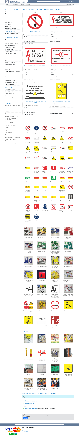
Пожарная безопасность (10, 18)
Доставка (22, 4)
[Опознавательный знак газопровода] (61, 91)
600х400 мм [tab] (68, 103)
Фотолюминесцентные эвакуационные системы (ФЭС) (11, 42)
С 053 (35, 47)
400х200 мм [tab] (62, 31)
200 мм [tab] (24, 34)
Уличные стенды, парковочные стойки (12, 106)
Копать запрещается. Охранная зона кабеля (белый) (61, 66)
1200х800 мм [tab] (62, 106)
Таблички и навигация (10, 125)
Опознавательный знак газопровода (61, 101)
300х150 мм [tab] (57, 31)
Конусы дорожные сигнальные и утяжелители (12, 119)
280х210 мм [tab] (30, 69)
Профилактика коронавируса (12, 134)
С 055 (62, 47)
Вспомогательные (9, 49)
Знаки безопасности (9, 113)
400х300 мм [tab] (36, 69)
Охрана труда (27, 400)
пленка (25, 36)
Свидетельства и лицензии (68, 428)
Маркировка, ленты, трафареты (12, 137)
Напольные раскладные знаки (11, 74)
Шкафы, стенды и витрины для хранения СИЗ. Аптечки (12, 122)
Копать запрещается (35, 31)
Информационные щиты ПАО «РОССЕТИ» (11, 68)
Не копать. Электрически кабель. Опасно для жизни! (61, 28)
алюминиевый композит (29, 41)
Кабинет (7, 127)
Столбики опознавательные (11, 116)
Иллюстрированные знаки (10, 28)
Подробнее (26, 418)
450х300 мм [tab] (62, 103)
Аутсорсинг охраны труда (11, 143)
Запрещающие (8, 11)
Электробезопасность (10, 45)
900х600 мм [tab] (57, 106)
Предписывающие (9, 15)
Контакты (28, 4)
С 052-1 (61, 12)
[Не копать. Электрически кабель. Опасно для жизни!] (61, 19)
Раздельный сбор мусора (10, 62)
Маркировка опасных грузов (11, 95)
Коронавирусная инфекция (11, 82)
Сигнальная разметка (9, 93)
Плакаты (7, 111)
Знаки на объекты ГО (9, 84)
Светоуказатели (8, 51)
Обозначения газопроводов (11, 47)
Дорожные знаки (8, 76)
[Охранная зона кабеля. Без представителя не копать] (35, 91)
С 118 (35, 12)
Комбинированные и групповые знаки (12, 56)
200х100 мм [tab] (52, 31)
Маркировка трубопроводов (11, 97)
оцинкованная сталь (28, 43)
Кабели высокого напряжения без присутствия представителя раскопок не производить (35, 66)
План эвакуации (9, 132)
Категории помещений (10, 20)
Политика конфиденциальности (67, 430)
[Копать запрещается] (35, 21)
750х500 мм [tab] (52, 106)
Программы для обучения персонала (11, 140)
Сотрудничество (14, 4)
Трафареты (7, 100)
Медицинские (8, 24)
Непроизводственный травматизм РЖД (12, 72)
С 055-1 (35, 82)
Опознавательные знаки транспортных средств (10, 79)
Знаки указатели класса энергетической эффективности (12, 65)
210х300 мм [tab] (57, 103)
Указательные (8, 26)
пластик (25, 39)
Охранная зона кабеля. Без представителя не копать (35, 101)
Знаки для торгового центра (11, 39)
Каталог (7, 4)
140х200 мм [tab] (52, 103)
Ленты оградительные (10, 89)
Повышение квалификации (30, 408)
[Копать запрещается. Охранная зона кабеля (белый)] (61, 56)
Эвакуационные (8, 22)
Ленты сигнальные (9, 91)
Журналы (7, 130)
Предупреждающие (9, 13)
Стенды (6, 109)
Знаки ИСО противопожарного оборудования (11, 34)
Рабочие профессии (28, 406)
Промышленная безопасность (31, 401)
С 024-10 (61, 82)
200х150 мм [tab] (25, 69)
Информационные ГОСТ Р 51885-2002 (12, 60)
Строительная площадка (10, 53)
